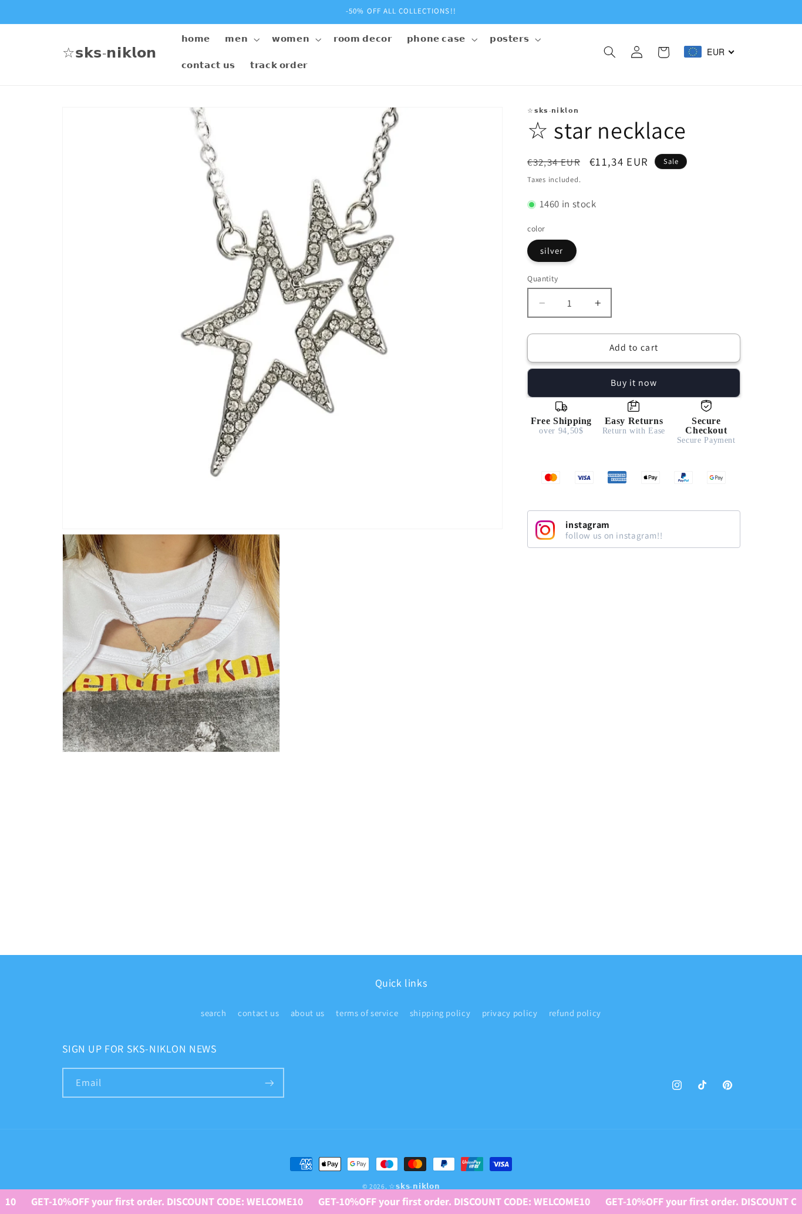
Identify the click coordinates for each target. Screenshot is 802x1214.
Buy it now (634, 382)
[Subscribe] (268, 1083)
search (214, 1012)
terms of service (367, 1012)
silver (551, 250)
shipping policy (440, 1012)
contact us (258, 1012)
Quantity (542, 278)
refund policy (575, 1012)
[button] (241, 39)
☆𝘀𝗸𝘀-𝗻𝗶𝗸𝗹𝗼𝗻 (414, 1186)
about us (308, 1012)
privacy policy (510, 1012)
